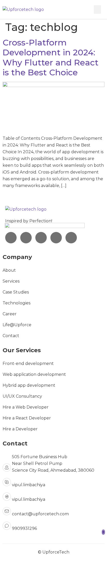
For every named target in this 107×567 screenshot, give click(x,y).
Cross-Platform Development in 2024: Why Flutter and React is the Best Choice (50, 57)
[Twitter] (56, 237)
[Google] (71, 237)
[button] (97, 9)
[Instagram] (11, 237)
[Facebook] (41, 237)
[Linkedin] (26, 237)
